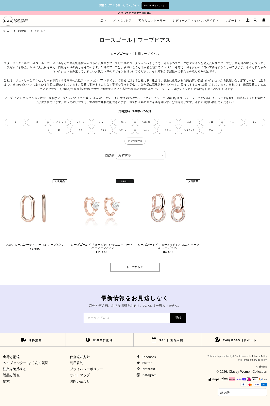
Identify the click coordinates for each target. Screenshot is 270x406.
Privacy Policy (259, 356)
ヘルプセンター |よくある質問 (25, 363)
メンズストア (122, 20)
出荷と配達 (11, 357)
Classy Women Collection (248, 371)
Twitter (146, 363)
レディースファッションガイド (194, 20)
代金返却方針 (80, 357)
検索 (6, 381)
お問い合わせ (80, 381)
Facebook (148, 357)
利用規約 (76, 363)
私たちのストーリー (152, 20)
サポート (231, 20)
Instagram (149, 375)
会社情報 (261, 366)
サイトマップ (80, 375)
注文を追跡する (14, 369)
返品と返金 (11, 375)
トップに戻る (135, 267)
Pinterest (148, 369)
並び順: (110, 155)
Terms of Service (251, 360)
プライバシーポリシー (86, 369)
